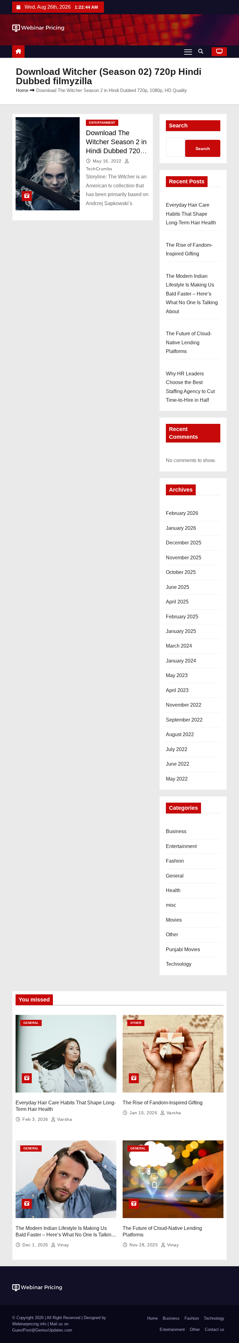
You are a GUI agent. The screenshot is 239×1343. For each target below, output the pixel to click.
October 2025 (181, 572)
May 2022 (177, 779)
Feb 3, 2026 (35, 1119)
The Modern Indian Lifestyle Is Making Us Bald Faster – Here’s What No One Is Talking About (192, 293)
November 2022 (183, 705)
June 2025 (177, 587)
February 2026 (182, 513)
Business (176, 831)
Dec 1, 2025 (35, 1244)
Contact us (214, 1329)
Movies (174, 920)
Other (172, 934)
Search (178, 125)
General (175, 875)
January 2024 (181, 660)
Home (22, 90)
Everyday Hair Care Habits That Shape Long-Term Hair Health (191, 213)
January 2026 (181, 528)
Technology (178, 964)
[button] (202, 51)
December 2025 (183, 542)
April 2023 (177, 690)
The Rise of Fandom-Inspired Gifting (163, 1102)
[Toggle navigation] (188, 51)
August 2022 (180, 734)
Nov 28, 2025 (144, 1244)
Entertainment (102, 122)
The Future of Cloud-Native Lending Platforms (189, 342)
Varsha (64, 1119)
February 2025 (182, 616)
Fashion (175, 861)
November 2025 (183, 557)
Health (173, 890)
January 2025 (181, 631)
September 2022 (184, 719)
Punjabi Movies (183, 949)
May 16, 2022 (108, 160)
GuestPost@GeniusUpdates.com (42, 1330)
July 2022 (176, 749)
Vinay (62, 1244)
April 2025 (177, 601)
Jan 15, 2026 (144, 1112)
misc (171, 905)
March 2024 (179, 646)
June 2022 (177, 764)
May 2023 (177, 675)
